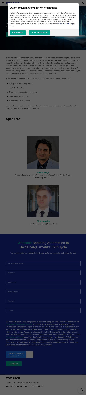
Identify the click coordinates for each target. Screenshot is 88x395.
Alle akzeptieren (17, 32)
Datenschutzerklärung (65, 24)
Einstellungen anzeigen (39, 32)
